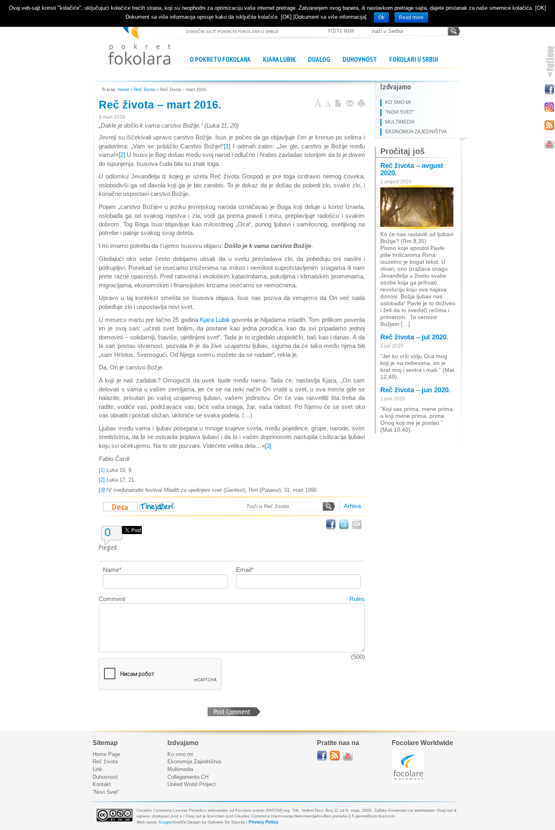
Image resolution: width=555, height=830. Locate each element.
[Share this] (349, 104)
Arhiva (352, 505)
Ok (381, 17)
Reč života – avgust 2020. (411, 169)
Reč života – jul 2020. (414, 337)
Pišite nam (341, 31)
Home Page (106, 754)
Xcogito (165, 822)
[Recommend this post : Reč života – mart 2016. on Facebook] (331, 524)
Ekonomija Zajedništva (194, 761)
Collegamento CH (187, 777)
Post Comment (232, 711)
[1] (227, 146)
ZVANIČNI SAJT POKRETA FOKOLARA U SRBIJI (139, 36)
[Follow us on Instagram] (548, 106)
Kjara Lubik (279, 59)
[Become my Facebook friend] (548, 89)
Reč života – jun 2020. (415, 390)
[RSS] (548, 125)
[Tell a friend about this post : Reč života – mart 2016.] (357, 524)
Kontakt (102, 784)
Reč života (144, 89)
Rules (357, 598)
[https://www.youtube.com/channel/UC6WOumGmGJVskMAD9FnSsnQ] (348, 755)
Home (123, 89)
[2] (122, 154)
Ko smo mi (180, 754)
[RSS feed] (335, 755)
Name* (112, 569)
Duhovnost (360, 59)
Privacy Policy (263, 821)
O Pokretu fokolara (220, 59)
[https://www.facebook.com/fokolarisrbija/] (322, 755)
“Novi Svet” (106, 792)
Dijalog (319, 59)
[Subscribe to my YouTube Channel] (548, 143)
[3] (268, 445)
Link (97, 769)
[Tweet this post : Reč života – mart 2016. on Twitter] (344, 524)
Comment (112, 598)
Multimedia (180, 769)
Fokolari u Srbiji (413, 59)
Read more (411, 17)
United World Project (191, 784)
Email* (245, 569)
